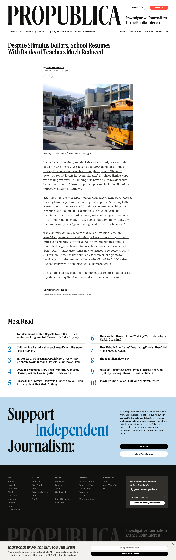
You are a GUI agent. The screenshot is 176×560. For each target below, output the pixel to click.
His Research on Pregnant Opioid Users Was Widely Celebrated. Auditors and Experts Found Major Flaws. (49, 360)
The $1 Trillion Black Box (114, 358)
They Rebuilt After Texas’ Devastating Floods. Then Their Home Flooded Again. (134, 349)
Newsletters (135, 31)
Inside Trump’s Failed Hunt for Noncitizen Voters (129, 381)
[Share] (45, 76)
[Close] (173, 544)
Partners (12, 495)
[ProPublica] (64, 15)
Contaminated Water (85, 31)
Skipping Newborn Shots (59, 31)
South (58, 488)
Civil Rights (37, 485)
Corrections (85, 488)
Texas (58, 495)
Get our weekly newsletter (147, 502)
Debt (34, 495)
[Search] (143, 8)
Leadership (13, 488)
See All (35, 499)
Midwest (59, 481)
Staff (10, 492)
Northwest (60, 485)
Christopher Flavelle (55, 67)
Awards (12, 499)
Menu (135, 7)
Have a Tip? (162, 31)
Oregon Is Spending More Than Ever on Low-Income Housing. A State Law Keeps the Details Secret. (48, 371)
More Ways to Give (144, 454)
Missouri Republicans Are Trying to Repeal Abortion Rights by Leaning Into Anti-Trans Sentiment (131, 371)
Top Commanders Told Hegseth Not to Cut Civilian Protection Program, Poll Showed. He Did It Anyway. (48, 335)
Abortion (36, 481)
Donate (159, 7)
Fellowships (14, 509)
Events (11, 502)
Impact (11, 485)
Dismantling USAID (34, 31)
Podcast (149, 31)
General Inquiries (87, 481)
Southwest (60, 492)
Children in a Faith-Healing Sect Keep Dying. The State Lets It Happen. (49, 349)
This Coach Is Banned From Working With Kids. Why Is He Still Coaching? (133, 338)
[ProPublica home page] (64, 538)
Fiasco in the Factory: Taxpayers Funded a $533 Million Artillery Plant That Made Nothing (50, 382)
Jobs (10, 506)
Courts (35, 488)
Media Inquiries (86, 499)
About (122, 31)
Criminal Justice (40, 492)
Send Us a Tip (86, 485)
